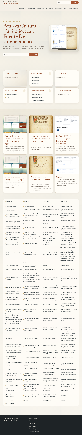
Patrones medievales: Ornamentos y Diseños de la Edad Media (40, 179)
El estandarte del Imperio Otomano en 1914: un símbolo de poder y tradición (68, 305)
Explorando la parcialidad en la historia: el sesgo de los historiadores (49, 374)
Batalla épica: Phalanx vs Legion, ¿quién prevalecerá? (31, 299)
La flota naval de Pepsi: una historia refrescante (50, 358)
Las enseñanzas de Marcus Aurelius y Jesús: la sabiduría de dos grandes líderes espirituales (14, 352)
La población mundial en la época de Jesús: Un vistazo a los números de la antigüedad (50, 352)
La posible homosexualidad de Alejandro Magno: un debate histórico (13, 293)
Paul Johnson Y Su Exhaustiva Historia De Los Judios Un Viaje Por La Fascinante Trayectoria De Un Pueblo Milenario (32, 395)
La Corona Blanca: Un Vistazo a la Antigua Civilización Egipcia (13, 264)
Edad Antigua (36, 73)
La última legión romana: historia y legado (68, 358)
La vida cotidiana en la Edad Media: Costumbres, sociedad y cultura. (40, 138)
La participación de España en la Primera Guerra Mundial (50, 319)
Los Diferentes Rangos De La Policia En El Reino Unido (50, 389)
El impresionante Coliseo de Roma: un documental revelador (32, 358)
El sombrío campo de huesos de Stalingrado (13, 233)
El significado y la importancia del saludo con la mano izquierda (31, 346)
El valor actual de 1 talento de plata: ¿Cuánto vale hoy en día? (69, 287)
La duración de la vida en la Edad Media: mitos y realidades (13, 222)
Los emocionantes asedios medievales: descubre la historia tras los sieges (50, 222)
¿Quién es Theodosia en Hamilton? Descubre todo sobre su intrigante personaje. (14, 364)
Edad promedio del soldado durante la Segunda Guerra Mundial (14, 243)
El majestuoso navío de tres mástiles (30, 369)
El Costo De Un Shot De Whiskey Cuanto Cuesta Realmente (50, 395)
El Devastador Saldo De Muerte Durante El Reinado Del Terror (31, 389)
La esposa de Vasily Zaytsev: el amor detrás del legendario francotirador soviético (49, 238)
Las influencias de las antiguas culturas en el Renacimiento (13, 329)
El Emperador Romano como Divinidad (67, 364)
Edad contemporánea (39, 90)
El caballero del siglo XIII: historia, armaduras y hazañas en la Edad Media (13, 228)
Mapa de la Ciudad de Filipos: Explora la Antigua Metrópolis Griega (12, 299)
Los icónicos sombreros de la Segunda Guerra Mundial (30, 228)
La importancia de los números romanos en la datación (31, 270)
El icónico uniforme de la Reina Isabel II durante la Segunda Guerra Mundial (68, 228)
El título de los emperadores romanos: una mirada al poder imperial (31, 364)
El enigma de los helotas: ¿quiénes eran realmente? (68, 293)
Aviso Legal (26, 400)
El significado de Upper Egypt (30, 243)
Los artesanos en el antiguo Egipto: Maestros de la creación (69, 243)
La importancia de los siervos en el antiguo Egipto (50, 243)
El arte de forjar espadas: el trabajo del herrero (32, 210)
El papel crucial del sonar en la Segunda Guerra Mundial (12, 238)
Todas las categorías (73, 8)
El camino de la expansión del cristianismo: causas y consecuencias (12, 358)
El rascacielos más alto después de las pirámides (14, 380)
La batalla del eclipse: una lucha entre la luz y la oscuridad (31, 253)
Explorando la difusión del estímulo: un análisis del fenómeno (14, 374)
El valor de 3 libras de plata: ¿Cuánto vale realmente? (51, 369)
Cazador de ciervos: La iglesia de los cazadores (13, 337)
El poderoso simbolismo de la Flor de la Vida (14, 253)
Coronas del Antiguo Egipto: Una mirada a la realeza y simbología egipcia (14, 140)
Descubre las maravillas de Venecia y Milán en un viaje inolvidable (50, 337)
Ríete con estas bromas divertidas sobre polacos (50, 233)
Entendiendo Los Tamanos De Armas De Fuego (67, 389)
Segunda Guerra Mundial (38, 100)
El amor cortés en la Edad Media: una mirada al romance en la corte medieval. (31, 215)
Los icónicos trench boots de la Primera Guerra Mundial (50, 305)
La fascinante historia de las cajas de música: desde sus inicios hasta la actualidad (50, 380)
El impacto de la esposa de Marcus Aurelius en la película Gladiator (32, 352)
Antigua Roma (35, 83)
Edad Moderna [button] (49, 8)
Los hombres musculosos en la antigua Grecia (31, 305)
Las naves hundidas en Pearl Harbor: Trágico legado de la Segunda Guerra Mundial (67, 238)
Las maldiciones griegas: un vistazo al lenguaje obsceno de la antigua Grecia (50, 287)
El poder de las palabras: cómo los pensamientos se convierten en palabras (68, 299)
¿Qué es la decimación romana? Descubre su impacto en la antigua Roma (14, 287)
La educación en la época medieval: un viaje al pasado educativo (51, 210)
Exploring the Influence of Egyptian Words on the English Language (50, 253)
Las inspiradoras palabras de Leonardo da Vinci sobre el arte (31, 337)
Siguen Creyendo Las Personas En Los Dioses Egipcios (68, 385)
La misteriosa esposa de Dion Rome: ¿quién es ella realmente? (68, 270)
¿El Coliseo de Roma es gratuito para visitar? (13, 278)
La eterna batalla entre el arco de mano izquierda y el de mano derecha (68, 346)
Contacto (63, 400)
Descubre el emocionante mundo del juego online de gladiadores (31, 287)
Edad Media (40, 8)
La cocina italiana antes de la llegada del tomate (30, 374)
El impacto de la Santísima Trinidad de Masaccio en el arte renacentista (50, 329)
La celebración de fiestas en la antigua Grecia (13, 305)
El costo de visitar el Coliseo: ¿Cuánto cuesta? (67, 264)
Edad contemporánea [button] (60, 8)
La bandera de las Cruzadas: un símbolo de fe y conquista (68, 210)
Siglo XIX (8, 97)
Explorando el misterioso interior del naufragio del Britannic (69, 310)
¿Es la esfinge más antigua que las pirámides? (50, 264)
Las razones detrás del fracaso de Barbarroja (50, 228)
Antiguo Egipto (35, 77)
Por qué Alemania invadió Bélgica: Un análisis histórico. (31, 319)
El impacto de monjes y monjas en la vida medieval (50, 215)
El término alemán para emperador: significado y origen (14, 389)
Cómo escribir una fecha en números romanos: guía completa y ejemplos (69, 278)
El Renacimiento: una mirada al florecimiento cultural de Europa (50, 346)
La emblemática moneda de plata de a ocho (68, 380)
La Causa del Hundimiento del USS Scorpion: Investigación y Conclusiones (66, 140)
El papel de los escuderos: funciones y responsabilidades (13, 215)
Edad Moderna (11, 90)
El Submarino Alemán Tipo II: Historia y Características (67, 233)
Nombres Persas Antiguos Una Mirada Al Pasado (13, 395)
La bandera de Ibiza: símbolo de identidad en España (31, 380)
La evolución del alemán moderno (68, 369)
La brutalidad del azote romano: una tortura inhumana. (50, 270)
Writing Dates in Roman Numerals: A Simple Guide (14, 270)
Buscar (75, 2)
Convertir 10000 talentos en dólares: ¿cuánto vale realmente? (50, 293)
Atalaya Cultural (22, 8)
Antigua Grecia (35, 80)
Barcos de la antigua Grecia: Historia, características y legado (50, 299)
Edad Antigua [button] (31, 8)
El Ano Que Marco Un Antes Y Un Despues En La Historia (31, 385)
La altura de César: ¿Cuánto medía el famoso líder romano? (50, 278)
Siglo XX (59, 177)
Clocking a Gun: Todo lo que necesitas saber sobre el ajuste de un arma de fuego (68, 374)
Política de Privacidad (47, 400)
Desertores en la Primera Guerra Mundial (68, 319)
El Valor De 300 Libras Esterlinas (49, 385)
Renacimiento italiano (11, 94)
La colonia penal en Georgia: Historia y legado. (15, 178)
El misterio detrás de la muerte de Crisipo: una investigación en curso (32, 293)
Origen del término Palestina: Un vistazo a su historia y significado (50, 364)
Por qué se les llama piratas (12, 385)
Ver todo (8, 369)
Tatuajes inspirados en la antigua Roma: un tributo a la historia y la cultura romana (68, 352)
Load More (63, 395)
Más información (10, 403)
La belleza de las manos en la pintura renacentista (30, 329)
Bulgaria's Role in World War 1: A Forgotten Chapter (31, 310)
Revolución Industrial (37, 94)
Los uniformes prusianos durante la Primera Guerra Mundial (50, 310)
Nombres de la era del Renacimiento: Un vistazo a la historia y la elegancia (67, 329)
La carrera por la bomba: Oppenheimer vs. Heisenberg (30, 233)
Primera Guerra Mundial (37, 97)
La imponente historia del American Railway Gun (14, 310)
